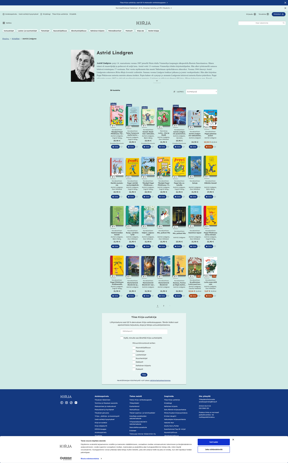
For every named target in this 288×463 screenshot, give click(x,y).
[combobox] (262, 23)
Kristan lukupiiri (170, 416)
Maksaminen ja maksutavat (105, 406)
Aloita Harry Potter (171, 426)
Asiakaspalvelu (11, 14)
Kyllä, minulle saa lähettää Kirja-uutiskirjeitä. (143, 338)
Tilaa (144, 375)
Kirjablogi (47, 14)
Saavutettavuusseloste (138, 427)
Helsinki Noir (169, 423)
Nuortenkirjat (141, 358)
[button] (7, 23)
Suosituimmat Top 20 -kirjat (175, 429)
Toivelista (98, 436)
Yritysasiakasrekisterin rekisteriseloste (138, 423)
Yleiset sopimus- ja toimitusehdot (142, 413)
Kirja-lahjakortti (101, 426)
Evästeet (132, 431)
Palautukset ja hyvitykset (104, 410)
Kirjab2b (73, 14)
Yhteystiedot (134, 403)
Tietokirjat (140, 351)
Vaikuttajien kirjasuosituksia (175, 419)
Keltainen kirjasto (143, 365)
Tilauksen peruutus (102, 413)
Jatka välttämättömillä (213, 449)
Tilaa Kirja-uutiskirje (60, 14)
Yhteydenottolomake (207, 399)
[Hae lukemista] (284, 23)
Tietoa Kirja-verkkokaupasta (140, 400)
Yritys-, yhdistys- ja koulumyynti (107, 416)
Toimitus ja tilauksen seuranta (106, 403)
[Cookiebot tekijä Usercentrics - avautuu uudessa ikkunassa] (66, 458)
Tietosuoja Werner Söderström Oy (142, 434)
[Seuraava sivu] (169, 305)
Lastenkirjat (141, 355)
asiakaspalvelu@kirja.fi (208, 402)
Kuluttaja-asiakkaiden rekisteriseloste (137, 417)
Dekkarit (139, 362)
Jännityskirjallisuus (171, 436)
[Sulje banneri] (233, 439)
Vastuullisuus (134, 410)
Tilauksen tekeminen (102, 400)
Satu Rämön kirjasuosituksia (175, 410)
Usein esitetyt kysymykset (28, 14)
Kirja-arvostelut (101, 423)
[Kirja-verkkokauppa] (66, 396)
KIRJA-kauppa (100, 429)
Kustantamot (134, 406)
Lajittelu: (180, 92)
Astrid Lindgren (117, 136)
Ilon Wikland (164, 139)
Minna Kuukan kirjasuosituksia (175, 413)
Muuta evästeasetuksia (90, 459)
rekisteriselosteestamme (160, 380)
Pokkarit (139, 369)
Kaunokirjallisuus (143, 347)
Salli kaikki (213, 442)
